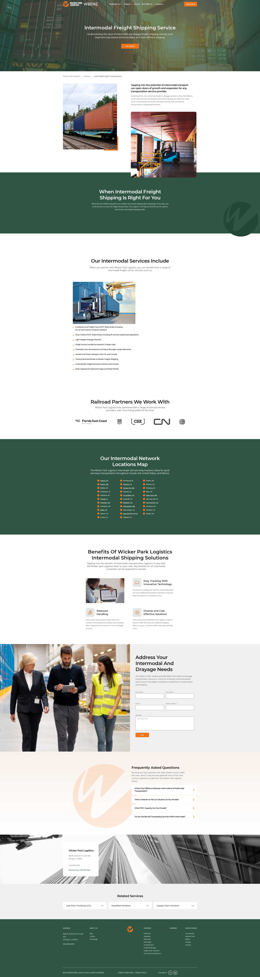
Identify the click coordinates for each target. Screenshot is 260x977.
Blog (91, 933)
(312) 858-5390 (74, 865)
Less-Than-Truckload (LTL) (152, 953)
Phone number (171, 704)
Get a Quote (130, 46)
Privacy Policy (141, 973)
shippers (147, 928)
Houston (188, 945)
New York (126, 514)
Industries (147, 933)
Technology (93, 939)
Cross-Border (189, 933)
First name (139, 692)
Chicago (188, 942)
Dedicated (147, 939)
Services (87, 76)
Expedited (147, 936)
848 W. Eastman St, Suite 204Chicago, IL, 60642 (79, 857)
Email (137, 704)
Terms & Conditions (125, 973)
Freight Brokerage (150, 948)
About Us (94, 928)
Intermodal (147, 942)
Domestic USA (190, 936)
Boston (187, 939)
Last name (170, 692)
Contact (92, 936)
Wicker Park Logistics (71, 76)
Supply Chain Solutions (151, 951)
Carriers (137, 4)
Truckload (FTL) (149, 945)
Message (138, 715)
